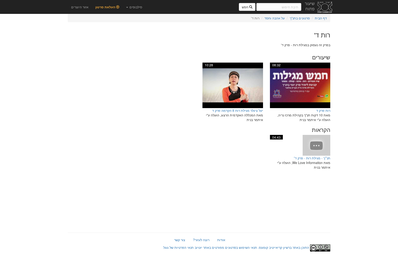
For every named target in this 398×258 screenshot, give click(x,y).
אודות (221, 239)
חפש (245, 7)
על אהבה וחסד (274, 18)
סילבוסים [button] (135, 7)
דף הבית (321, 18)
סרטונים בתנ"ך (300, 18)
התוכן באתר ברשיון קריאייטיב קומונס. (283, 247)
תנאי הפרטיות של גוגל (178, 247)
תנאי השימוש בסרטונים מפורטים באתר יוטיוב (225, 247)
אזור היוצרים (79, 7)
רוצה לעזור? (201, 239)
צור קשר (179, 239)
